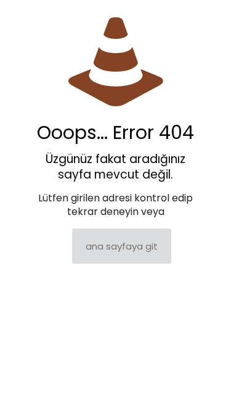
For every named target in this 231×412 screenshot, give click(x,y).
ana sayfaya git (122, 246)
